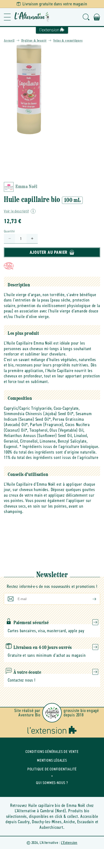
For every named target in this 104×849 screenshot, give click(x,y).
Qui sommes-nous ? (52, 782)
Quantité (9, 231)
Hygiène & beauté (34, 41)
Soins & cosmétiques (67, 41)
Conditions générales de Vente (51, 751)
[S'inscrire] (90, 599)
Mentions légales (52, 760)
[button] (7, 17)
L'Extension (69, 842)
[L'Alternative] (32, 17)
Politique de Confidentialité (52, 769)
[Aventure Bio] (52, 712)
